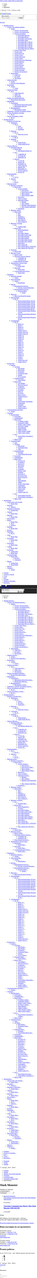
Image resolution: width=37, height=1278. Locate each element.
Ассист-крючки (22, 189)
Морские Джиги (16, 210)
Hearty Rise (17, 149)
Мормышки (10, 101)
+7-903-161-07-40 (11, 1242)
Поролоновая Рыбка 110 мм (26, 302)
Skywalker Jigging (23, 233)
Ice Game (17, 76)
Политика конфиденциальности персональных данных (17, 1223)
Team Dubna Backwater (25, 454)
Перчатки (17, 268)
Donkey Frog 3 (22, 330)
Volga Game (21, 489)
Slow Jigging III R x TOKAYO (27, 246)
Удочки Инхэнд (19, 65)
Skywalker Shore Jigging (25, 240)
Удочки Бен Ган (19, 53)
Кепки (9, 520)
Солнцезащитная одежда (22, 271)
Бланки (13, 365)
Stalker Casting (22, 429)
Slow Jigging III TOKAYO (26, 248)
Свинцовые (14, 103)
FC (15, 180)
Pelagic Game (22, 471)
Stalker (20, 398)
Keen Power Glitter (27, 192)
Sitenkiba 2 (21, 217)
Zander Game (22, 406)
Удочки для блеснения (21, 30)
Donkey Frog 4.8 (23, 334)
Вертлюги (21, 197)
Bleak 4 (20, 325)
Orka (19, 449)
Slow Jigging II (22, 222)
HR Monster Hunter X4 (25, 151)
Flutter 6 (20, 340)
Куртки (9, 530)
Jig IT (12, 523)
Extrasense (21, 372)
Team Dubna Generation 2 (25, 497)
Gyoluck (20, 231)
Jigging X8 (21, 162)
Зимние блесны (12, 80)
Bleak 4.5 (20, 327)
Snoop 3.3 (21, 347)
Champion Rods (19, 378)
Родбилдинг (11, 363)
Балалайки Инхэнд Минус (26, 48)
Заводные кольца (23, 200)
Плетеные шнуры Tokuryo (22, 256)
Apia (15, 442)
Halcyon (20, 391)
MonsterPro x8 (22, 169)
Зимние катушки (12, 90)
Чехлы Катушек (12, 555)
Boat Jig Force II (22, 385)
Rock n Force (22, 395)
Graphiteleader (18, 418)
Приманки (10, 274)
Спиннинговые (15, 441)
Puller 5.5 (20, 345)
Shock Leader (18, 255)
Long (19, 126)
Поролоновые (15, 297)
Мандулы (14, 294)
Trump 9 (20, 358)
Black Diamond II (23, 230)
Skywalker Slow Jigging (25, 241)
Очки (9, 535)
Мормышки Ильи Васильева (23, 104)
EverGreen (17, 416)
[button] (4, 12)
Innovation (21, 466)
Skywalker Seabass (23, 238)
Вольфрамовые (15, 108)
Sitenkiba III (21, 218)
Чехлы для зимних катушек (15, 113)
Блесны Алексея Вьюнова (26, 287)
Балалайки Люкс (23, 40)
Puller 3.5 (20, 342)
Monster (24, 202)
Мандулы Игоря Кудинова (22, 296)
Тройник (13, 139)
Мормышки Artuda (20, 109)
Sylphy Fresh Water (23, 484)
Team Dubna (14, 73)
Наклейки (10, 532)
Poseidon (20, 472)
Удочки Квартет (19, 62)
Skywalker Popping (23, 236)
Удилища (10, 413)
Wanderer (20, 405)
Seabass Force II (22, 396)
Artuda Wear (14, 510)
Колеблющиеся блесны (21, 289)
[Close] (0, 1274)
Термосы (10, 568)
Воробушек (21, 283)
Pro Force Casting (23, 426)
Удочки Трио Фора (20, 50)
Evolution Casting (23, 421)
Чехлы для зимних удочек (15, 116)
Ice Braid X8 (21, 156)
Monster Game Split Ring (29, 205)
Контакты (7, 7)
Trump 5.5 (21, 355)
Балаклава (17, 264)
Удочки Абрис (18, 67)
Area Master (21, 383)
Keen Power (25, 190)
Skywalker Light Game (24, 235)
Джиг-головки (22, 198)
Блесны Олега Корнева (18, 83)
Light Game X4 (22, 165)
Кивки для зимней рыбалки (15, 98)
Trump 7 (20, 357)
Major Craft (17, 439)
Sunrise (20, 375)
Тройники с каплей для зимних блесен (19, 111)
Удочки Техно (18, 58)
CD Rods (17, 367)
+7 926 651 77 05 (11, 1232)
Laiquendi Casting (23, 423)
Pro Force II (21, 474)
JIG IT (13, 114)
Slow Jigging (25, 203)
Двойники (14, 123)
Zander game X (22, 408)
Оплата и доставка (9, 1153)
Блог (5, 5)
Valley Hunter (22, 487)
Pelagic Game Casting (24, 424)
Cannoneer (21, 386)
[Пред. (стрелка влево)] (0, 1277)
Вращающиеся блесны (21, 286)
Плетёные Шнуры (16, 147)
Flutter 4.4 (21, 339)
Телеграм (3, 1235)
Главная (6, 573)
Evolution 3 (21, 462)
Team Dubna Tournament (25, 401)
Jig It (12, 91)
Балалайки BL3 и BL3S (25, 45)
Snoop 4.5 (21, 350)
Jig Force (20, 467)
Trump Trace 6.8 (22, 360)
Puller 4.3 (20, 344)
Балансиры (10, 85)
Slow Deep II (22, 220)
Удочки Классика (19, 68)
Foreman (20, 452)
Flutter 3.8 (21, 337)
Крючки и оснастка (17, 185)
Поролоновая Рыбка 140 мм (26, 306)
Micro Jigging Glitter (27, 195)
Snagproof (21, 129)
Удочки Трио (18, 52)
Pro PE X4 (21, 172)
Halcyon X (21, 464)
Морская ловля (11, 184)
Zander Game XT (23, 492)
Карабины (21, 208)
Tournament (21, 403)
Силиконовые (15, 320)
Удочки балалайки (20, 34)
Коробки (9, 527)
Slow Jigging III (22, 245)
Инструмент (11, 518)
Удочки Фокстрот (19, 57)
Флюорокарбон (12, 174)
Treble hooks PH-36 (23, 144)
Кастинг (16, 558)
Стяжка (9, 546)
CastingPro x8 (22, 154)
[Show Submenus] (14, 601)
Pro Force (21, 393)
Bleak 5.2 (20, 329)
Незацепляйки (22, 291)
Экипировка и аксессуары (19, 263)
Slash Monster (22, 428)
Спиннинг (17, 560)
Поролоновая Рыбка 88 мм (26, 309)
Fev (15, 225)
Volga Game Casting (24, 433)
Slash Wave (21, 243)
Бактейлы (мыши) (16, 276)
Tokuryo (16, 159)
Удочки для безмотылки (21, 32)
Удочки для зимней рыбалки (16, 27)
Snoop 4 (20, 349)
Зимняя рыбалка (9, 25)
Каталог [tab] (6, 596)
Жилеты (9, 515)
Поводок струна (23, 134)
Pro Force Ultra (22, 475)
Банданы (10, 505)
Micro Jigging (25, 193)
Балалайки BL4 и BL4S (25, 47)
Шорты (9, 566)
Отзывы (6, 579)
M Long (20, 128)
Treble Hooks (22, 142)
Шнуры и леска (15, 253)
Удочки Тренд (18, 63)
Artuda (13, 29)
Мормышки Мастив (20, 106)
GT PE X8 (21, 161)
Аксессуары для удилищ (14, 502)
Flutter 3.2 (21, 335)
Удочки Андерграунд (20, 71)
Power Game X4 (23, 170)
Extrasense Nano (23, 373)
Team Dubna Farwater (24, 495)
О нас (5, 4)
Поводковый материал (21, 261)
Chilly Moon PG (19, 93)
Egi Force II (21, 388)
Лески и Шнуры (12, 146)
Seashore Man (22, 226)
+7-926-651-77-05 (12, 1234)
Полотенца (10, 543)
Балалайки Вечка (23, 37)
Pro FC (16, 177)
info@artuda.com (5, 1237)
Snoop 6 (20, 352)
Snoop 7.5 (21, 353)
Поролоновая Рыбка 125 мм (26, 304)
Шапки (9, 561)
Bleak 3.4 (20, 324)
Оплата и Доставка (9, 581)
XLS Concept (22, 377)
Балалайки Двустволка (25, 38)
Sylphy (20, 400)
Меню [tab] (5, 597)
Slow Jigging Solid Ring (28, 207)
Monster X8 (21, 167)
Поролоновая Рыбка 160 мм (26, 307)
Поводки (13, 131)
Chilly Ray (17, 75)
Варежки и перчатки (13, 508)
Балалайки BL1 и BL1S (25, 42)
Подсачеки (10, 538)
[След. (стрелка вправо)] (2, 1277)
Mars (19, 215)
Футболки (10, 550)
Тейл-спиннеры (15, 279)
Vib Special (17, 78)
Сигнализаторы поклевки (15, 410)
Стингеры (14, 136)
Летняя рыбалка (8, 119)
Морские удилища (16, 223)
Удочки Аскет (18, 55)
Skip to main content (6, 1)
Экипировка (7, 500)
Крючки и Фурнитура (14, 121)
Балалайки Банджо (23, 35)
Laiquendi (21, 469)
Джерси (9, 512)
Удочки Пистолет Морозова (22, 60)
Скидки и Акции (9, 574)
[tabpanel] (18, 874)
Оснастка (14, 250)
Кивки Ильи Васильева (18, 99)
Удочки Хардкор (19, 70)
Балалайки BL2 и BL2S (25, 43)
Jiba (19, 213)
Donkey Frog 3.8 (23, 332)
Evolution (21, 390)
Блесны (13, 284)
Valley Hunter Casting (24, 431)
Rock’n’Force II (22, 477)
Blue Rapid (21, 368)
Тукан (16, 88)
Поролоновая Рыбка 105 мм (26, 301)
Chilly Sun (17, 95)
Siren (19, 479)
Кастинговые (15, 414)
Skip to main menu (17, 1)
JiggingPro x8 (22, 157)
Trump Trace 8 (22, 362)
